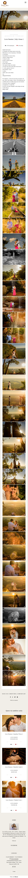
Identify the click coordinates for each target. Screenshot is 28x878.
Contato (14, 871)
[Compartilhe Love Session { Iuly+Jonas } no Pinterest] (17, 697)
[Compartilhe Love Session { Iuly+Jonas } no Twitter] (14, 697)
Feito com (14, 876)
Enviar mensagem (14, 858)
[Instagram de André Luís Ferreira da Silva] (14, 866)
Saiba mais (14, 840)
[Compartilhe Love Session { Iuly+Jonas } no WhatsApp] (12, 697)
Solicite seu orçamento (14, 700)
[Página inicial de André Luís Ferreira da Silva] (5, 4)
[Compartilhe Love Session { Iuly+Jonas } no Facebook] (10, 697)
